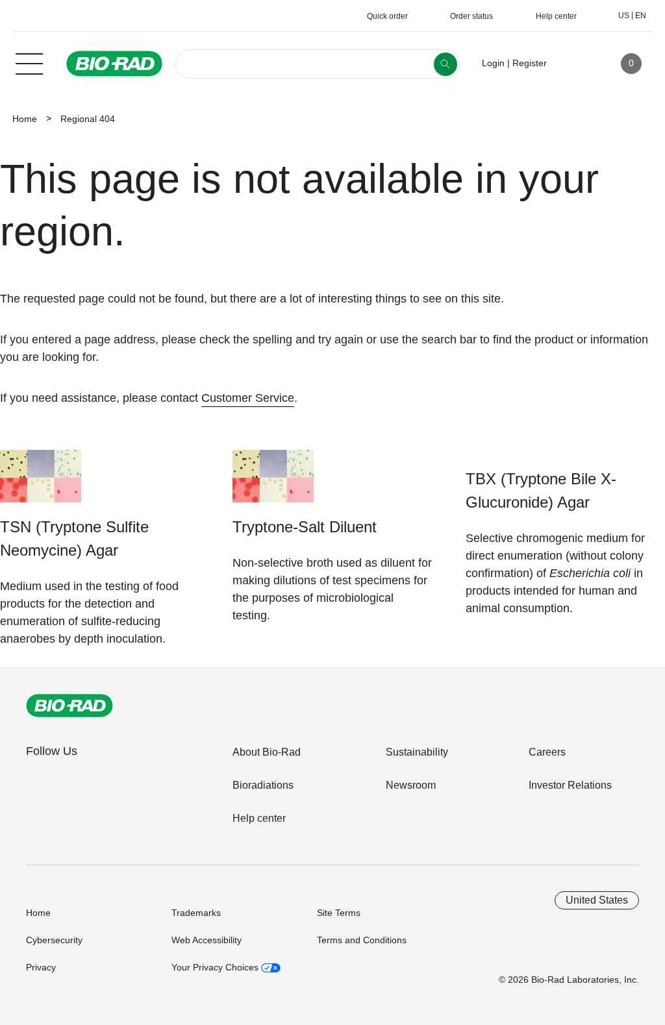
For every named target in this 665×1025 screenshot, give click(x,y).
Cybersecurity (54, 940)
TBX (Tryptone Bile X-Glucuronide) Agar (541, 490)
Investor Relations (570, 785)
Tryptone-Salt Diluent (304, 527)
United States (597, 900)
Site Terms (338, 913)
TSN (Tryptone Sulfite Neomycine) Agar (74, 538)
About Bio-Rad (266, 752)
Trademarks (196, 913)
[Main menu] (29, 62)
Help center (259, 818)
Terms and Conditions (362, 940)
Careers (547, 752)
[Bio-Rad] (69, 705)
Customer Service (247, 397)
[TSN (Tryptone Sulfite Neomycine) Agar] (40, 482)
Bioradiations (263, 785)
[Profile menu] (575, 64)
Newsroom (411, 785)
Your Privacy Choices (216, 967)
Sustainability (417, 752)
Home (24, 119)
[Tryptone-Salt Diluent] (273, 482)
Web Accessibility (206, 940)
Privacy (41, 967)
